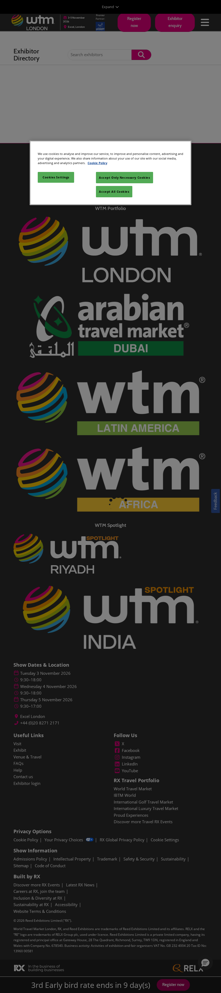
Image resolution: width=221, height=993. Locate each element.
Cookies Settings (56, 177)
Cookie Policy (97, 163)
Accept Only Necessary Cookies (124, 177)
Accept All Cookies (114, 191)
